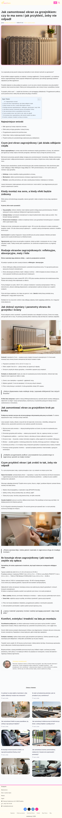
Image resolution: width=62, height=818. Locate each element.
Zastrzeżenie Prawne (31, 813)
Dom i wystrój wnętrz (29, 22)
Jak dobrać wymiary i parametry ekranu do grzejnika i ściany (18, 109)
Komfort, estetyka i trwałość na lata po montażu (15, 117)
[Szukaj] (59, 3)
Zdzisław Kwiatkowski (9, 22)
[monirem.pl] (6, 2)
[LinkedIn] (32, 809)
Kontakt (38, 813)
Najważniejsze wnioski (12, 101)
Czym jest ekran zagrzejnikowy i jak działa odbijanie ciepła (18, 103)
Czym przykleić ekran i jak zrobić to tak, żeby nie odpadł (17, 113)
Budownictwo (4, 790)
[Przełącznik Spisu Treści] (38, 99)
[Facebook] (25, 809)
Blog (51, 813)
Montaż (3, 795)
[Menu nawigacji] (55, 2)
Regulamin (13, 813)
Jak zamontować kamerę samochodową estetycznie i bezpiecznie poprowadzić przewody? (43, 752)
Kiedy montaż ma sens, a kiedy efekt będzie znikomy (16, 105)
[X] (29, 809)
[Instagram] (36, 809)
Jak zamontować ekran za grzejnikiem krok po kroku (16, 111)
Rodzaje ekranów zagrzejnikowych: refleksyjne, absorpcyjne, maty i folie (21, 107)
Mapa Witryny (44, 813)
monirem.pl (29, 816)
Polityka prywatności (21, 813)
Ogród (2, 798)
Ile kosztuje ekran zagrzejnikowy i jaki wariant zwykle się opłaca (19, 115)
